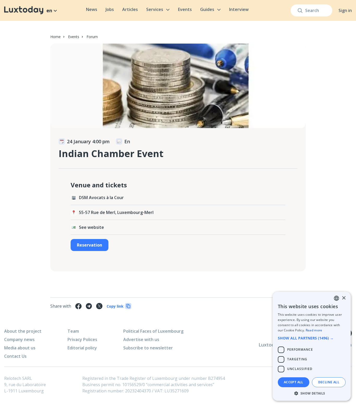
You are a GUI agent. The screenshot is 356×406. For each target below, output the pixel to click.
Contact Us (15, 356)
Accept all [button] (293, 382)
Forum (92, 36)
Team (73, 331)
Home (55, 36)
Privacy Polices (82, 339)
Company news (19, 339)
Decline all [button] (328, 382)
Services (154, 9)
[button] (312, 338)
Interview (239, 9)
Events (185, 9)
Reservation (89, 245)
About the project (22, 331)
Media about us (19, 348)
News (91, 9)
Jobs (110, 9)
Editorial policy (82, 348)
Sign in (345, 10)
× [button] (344, 298)
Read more (314, 330)
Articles (130, 9)
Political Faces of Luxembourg (153, 331)
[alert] (312, 346)
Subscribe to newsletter (148, 348)
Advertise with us (141, 339)
